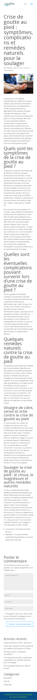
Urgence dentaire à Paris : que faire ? (18, 643)
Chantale (9, 68)
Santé (26, 68)
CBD (5, 681)
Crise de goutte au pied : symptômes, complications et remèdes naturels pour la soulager (18, 660)
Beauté (6, 678)
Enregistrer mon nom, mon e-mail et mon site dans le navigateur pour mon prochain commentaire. (18, 616)
